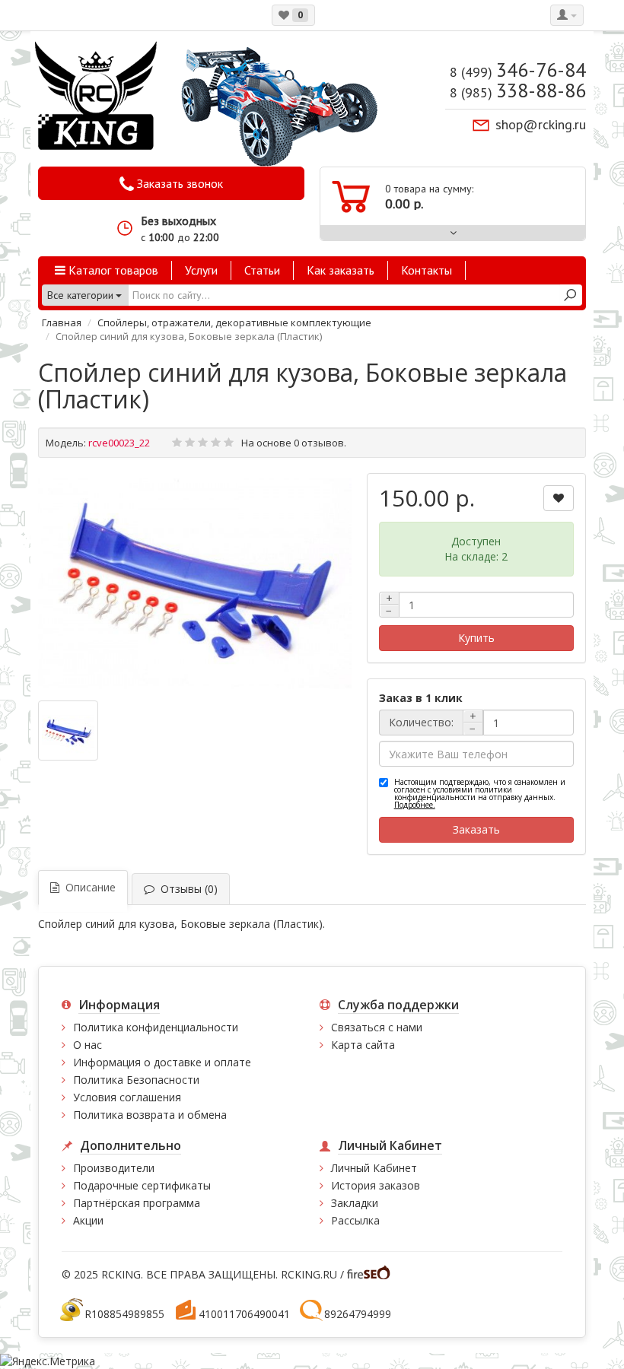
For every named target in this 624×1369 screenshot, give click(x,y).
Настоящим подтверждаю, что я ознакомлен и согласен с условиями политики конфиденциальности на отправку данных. (479, 793)
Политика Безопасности (136, 1079)
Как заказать (340, 270)
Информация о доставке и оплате (162, 1062)
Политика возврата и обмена (150, 1114)
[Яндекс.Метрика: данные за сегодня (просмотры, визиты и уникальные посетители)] (47, 1361)
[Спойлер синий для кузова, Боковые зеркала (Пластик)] (195, 582)
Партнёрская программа (136, 1203)
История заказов (375, 1185)
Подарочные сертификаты (142, 1185)
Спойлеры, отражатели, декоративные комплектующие (234, 322)
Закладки (354, 1203)
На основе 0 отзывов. (293, 442)
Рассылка (355, 1220)
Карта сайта (363, 1044)
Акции (88, 1220)
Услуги (201, 270)
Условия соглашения (127, 1097)
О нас (87, 1044)
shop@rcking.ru (540, 124)
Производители (113, 1168)
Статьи (262, 270)
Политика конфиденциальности (155, 1027)
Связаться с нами (376, 1027)
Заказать (476, 829)
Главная (61, 322)
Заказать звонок (178, 183)
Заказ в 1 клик (421, 698)
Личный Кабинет (374, 1168)
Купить (476, 638)
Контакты (426, 270)
